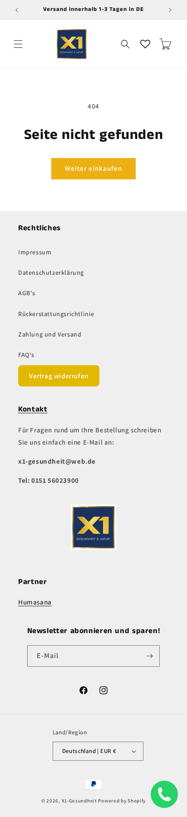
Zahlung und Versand (49, 334)
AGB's (26, 293)
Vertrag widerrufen (59, 375)
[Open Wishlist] (145, 44)
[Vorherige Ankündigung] (17, 10)
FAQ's (26, 355)
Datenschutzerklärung (51, 272)
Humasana (35, 602)
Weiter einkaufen (93, 168)
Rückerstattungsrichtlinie (56, 314)
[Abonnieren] (149, 656)
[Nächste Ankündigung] (170, 10)
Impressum (34, 252)
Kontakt (32, 409)
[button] (18, 44)
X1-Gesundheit (79, 800)
